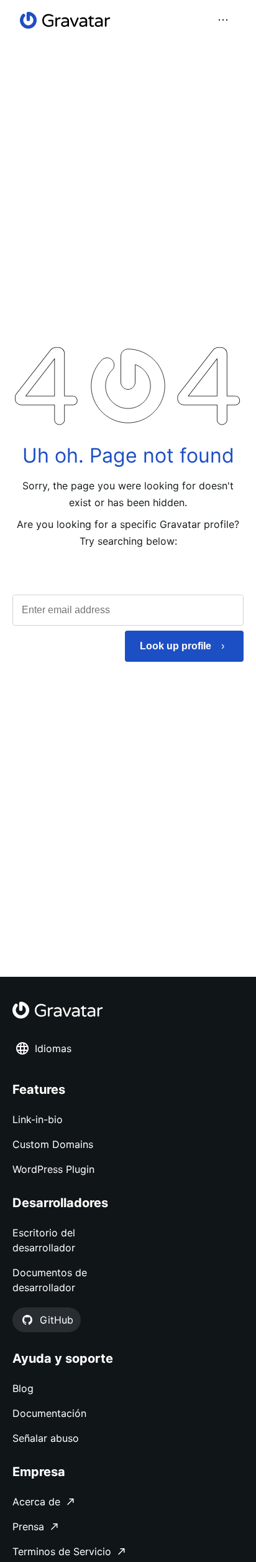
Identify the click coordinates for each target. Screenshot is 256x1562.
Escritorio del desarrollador (43, 1240)
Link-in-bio (37, 1119)
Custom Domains (52, 1144)
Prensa (28, 1526)
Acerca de (36, 1501)
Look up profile (175, 646)
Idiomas (53, 1048)
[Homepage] (65, 20)
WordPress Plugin (53, 1169)
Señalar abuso (45, 1438)
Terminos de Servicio (61, 1551)
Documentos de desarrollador (49, 1280)
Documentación (49, 1413)
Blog (23, 1388)
